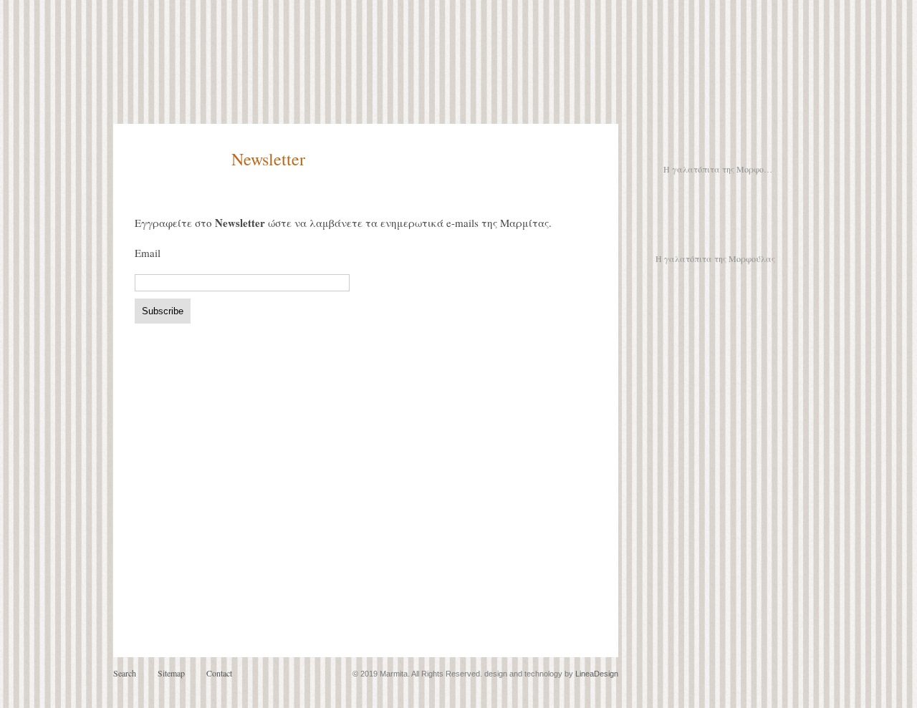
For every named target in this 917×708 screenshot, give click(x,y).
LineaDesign (596, 673)
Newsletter (715, 204)
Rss (717, 145)
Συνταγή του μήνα (715, 239)
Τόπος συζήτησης (715, 314)
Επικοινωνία (716, 335)
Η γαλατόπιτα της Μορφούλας (718, 169)
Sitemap (171, 673)
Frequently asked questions (748, 353)
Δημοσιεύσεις (716, 293)
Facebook (738, 145)
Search (124, 673)
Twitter (759, 145)
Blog (679, 145)
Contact (219, 673)
